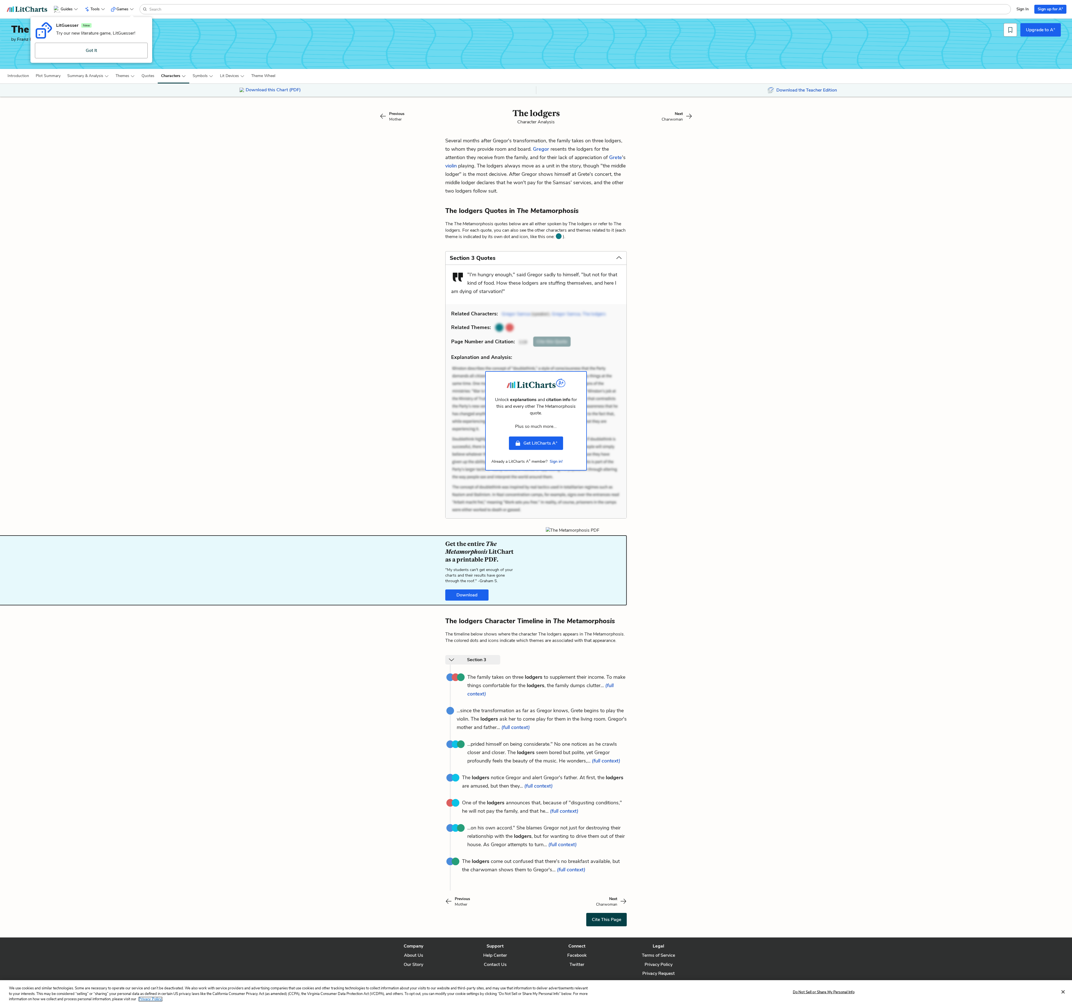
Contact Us (495, 964)
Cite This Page (606, 920)
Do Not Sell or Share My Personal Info (824, 991)
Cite (552, 342)
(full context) (515, 727)
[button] (18, 76)
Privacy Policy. (150, 999)
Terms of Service (658, 955)
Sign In (1022, 9)
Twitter (577, 964)
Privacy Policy (659, 964)
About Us (413, 955)
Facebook (577, 955)
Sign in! (556, 461)
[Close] (1063, 992)
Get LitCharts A (540, 443)
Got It (91, 50)
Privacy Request (658, 973)
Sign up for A (1050, 9)
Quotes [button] (148, 75)
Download (466, 595)
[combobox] (579, 9)
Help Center (495, 955)
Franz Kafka (29, 39)
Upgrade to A (1040, 29)
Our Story (413, 964)
